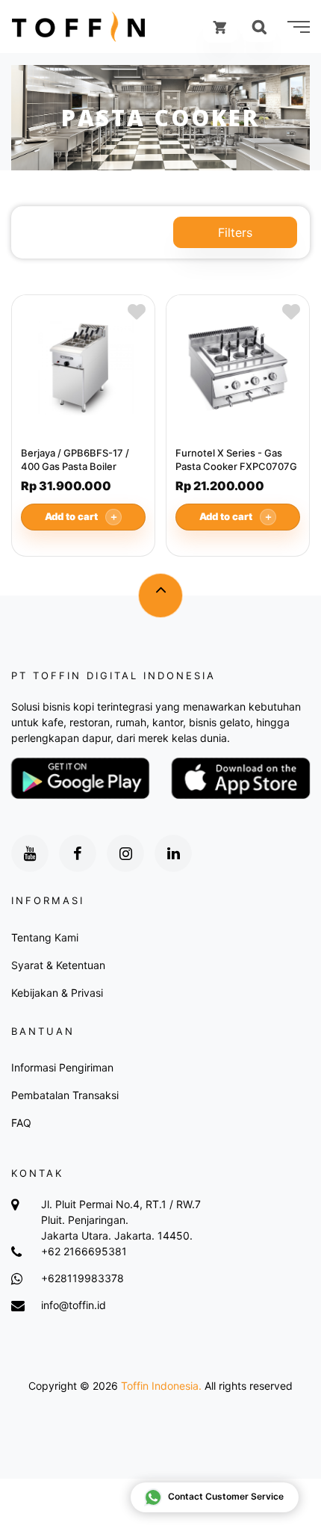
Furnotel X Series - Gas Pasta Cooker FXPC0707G (236, 459)
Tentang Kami (44, 937)
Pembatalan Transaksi (65, 1095)
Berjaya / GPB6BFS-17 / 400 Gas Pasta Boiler (75, 459)
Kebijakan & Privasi (57, 992)
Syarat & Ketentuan (58, 965)
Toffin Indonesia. (161, 1385)
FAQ (21, 1122)
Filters (235, 232)
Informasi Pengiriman (62, 1067)
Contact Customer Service (226, 1496)
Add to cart (82, 516)
